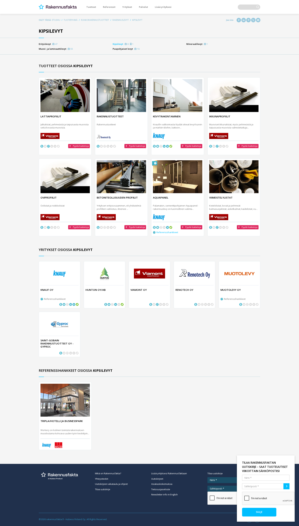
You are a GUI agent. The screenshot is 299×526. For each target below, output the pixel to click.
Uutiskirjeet (157, 478)
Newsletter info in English (164, 494)
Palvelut (143, 6)
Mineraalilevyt (197, 44)
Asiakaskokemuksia (161, 483)
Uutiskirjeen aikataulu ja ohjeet (111, 483)
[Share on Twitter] (253, 20)
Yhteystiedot (101, 478)
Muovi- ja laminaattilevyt (56, 48)
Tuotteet (91, 6)
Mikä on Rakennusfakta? (108, 473)
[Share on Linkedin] (243, 20)
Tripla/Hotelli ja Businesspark (61, 421)
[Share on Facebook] (239, 20)
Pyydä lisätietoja (81, 146)
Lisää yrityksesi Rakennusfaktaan (169, 473)
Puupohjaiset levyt (126, 48)
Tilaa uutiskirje (102, 489)
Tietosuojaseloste (160, 489)
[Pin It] (248, 20)
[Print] (258, 20)
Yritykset (127, 6)
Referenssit (109, 6)
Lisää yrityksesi (163, 6)
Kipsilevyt (123, 44)
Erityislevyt (48, 44)
